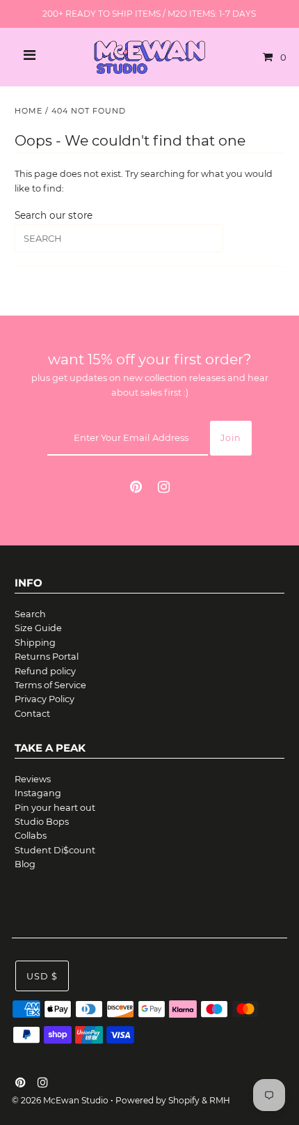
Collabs (31, 835)
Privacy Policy (44, 699)
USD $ (42, 976)
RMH (219, 1100)
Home (28, 111)
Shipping (35, 642)
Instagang (38, 793)
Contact (32, 713)
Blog (25, 864)
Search (30, 614)
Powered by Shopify (157, 1100)
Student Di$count (55, 850)
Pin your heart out (55, 807)
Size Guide (38, 628)
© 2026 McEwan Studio (60, 1100)
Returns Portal (47, 656)
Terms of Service (50, 685)
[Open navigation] (30, 57)
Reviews (33, 779)
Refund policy (45, 671)
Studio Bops (42, 821)
